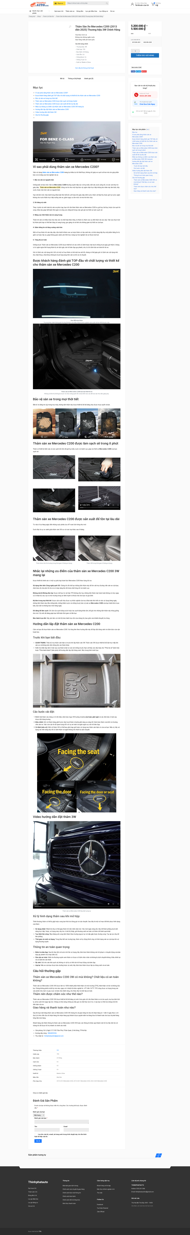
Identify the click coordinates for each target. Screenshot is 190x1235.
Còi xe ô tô (31, 1206)
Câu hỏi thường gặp (42, 115)
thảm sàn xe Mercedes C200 (53, 172)
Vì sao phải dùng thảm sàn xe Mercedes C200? (51, 93)
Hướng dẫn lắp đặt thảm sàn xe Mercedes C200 (52, 109)
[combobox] (87, 3)
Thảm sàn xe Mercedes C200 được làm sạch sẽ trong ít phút (56, 101)
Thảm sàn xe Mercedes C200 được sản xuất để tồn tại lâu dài (56, 104)
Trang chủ (32, 16)
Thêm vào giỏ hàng (145, 55)
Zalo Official (100, 1211)
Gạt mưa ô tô (58, 11)
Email (65, 1126)
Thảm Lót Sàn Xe (48, 16)
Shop (39, 16)
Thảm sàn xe (70, 11)
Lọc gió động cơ (33, 1202)
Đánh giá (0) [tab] (88, 78)
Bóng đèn (80, 11)
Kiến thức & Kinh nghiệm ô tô (105, 1189)
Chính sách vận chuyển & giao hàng (73, 1189)
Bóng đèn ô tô (32, 1195)
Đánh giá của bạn (39, 1112)
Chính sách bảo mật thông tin (72, 1193)
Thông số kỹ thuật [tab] (74, 78)
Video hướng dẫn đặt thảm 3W (45, 112)
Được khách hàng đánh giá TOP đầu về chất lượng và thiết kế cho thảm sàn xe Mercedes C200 (67, 95)
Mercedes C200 (136, 67)
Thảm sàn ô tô (32, 1192)
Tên (35, 1126)
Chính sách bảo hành (69, 1196)
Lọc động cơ (103, 11)
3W (58, 1050)
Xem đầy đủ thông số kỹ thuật (84, 68)
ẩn (147, 129)
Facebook (100, 1204)
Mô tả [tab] (62, 78)
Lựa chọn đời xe (135, 39)
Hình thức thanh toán (69, 1203)
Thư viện (99, 1193)
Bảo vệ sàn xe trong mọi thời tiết (46, 98)
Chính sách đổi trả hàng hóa (71, 1200)
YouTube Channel (102, 1208)
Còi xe (112, 11)
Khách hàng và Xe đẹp (104, 1185)
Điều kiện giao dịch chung (70, 1185)
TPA (40, 1231)
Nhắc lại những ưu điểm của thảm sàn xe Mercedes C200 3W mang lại (59, 107)
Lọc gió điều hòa (91, 11)
